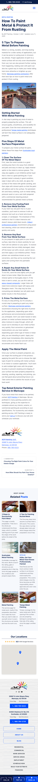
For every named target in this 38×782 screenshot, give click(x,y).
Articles (23, 555)
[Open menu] (34, 8)
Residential (19, 747)
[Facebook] (16, 692)
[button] (17, 663)
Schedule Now (19, 763)
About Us (19, 735)
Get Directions (23, 701)
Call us (12, 416)
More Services (19, 753)
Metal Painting (7, 17)
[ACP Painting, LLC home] (7, 8)
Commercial (19, 750)
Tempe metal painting (19, 130)
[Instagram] (19, 692)
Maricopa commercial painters (19, 306)
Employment (19, 760)
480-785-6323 (13, 448)
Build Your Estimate (19, 767)
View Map (13, 701)
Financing (19, 770)
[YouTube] (22, 692)
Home (19, 729)
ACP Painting (12, 397)
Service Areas (19, 757)
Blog (19, 741)
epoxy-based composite (11, 283)
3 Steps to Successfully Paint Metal (7, 516)
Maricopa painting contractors (18, 74)
